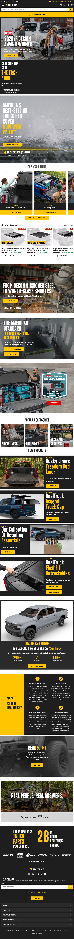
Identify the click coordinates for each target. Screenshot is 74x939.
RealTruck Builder (67, 2)
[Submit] (70, 887)
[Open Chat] (61, 5)
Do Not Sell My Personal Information (35, 930)
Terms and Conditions (37, 933)
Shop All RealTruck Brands (37, 861)
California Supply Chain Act (52, 930)
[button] (37, 905)
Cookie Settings (64, 930)
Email (3, 883)
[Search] (71, 9)
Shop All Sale (68, 225)
